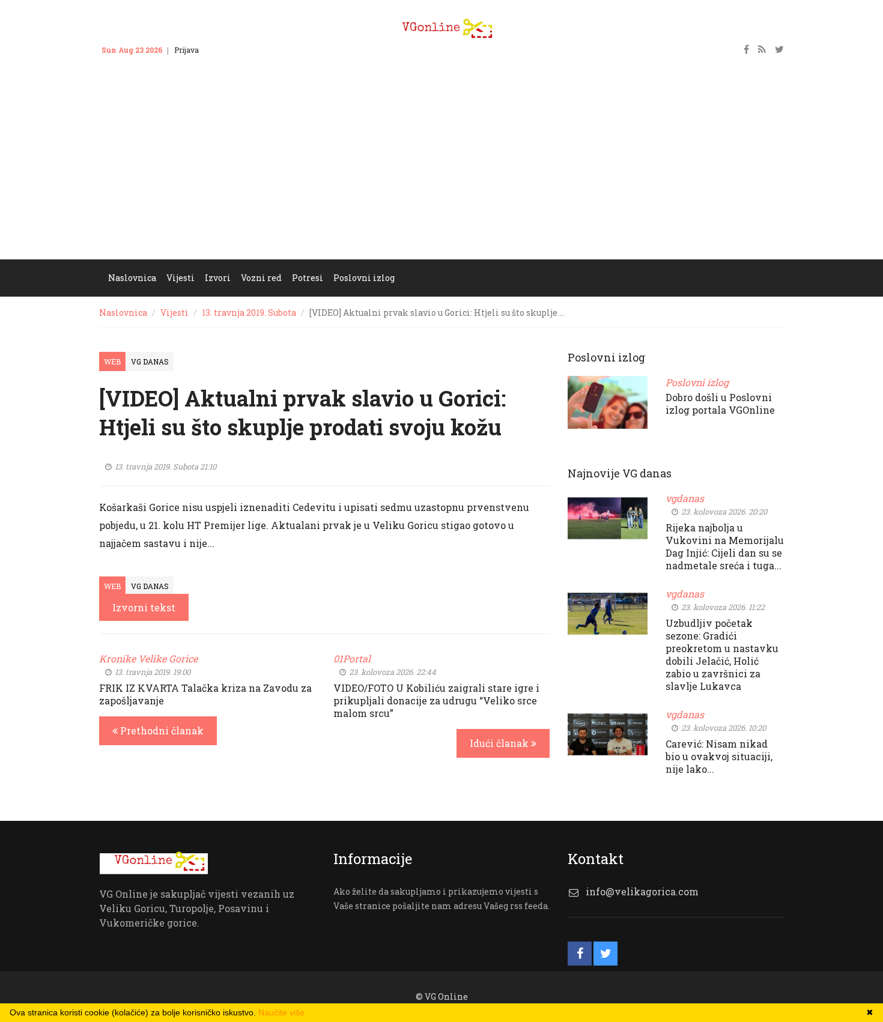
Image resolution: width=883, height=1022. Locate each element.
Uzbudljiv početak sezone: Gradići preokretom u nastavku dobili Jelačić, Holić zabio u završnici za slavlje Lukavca (722, 654)
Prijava (186, 50)
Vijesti (174, 312)
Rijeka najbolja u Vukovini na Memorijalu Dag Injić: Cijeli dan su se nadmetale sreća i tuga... (725, 546)
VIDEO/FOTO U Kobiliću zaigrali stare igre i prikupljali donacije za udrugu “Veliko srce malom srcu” (436, 700)
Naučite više (281, 1012)
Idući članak (500, 743)
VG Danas (150, 361)
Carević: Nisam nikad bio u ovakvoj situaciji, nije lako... (719, 756)
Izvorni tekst (143, 607)
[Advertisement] (441, 169)
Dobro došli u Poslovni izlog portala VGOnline (720, 403)
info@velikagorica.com (642, 891)
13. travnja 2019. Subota (249, 312)
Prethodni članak (161, 730)
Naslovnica (123, 312)
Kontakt (224, 50)
